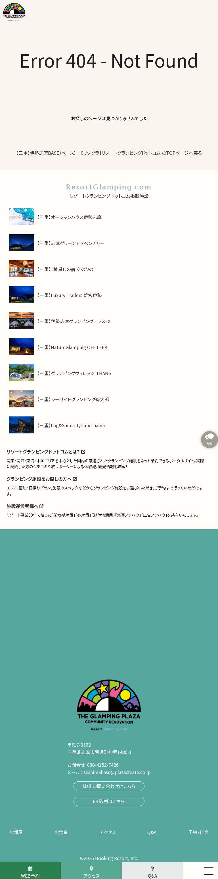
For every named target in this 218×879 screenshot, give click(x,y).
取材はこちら (111, 801)
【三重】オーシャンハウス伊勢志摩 (69, 217)
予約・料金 (198, 832)
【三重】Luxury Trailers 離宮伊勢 (69, 295)
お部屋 (16, 832)
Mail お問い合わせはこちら (109, 786)
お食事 (61, 832)
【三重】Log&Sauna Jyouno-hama (71, 425)
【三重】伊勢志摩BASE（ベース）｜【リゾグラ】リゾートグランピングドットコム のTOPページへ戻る (109, 152)
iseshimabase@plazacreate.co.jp (116, 772)
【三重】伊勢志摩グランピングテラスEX (73, 321)
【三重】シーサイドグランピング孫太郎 (73, 399)
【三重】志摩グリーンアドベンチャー (70, 243)
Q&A (151, 832)
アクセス (108, 832)
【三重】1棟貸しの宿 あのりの (65, 269)
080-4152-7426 (103, 764)
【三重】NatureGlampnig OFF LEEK (72, 347)
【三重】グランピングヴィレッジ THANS (74, 373)
